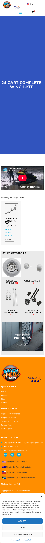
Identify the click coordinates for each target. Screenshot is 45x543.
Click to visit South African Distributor (20, 478)
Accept (22, 521)
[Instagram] (12, 455)
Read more (9, 240)
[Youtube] (5, 455)
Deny (22, 528)
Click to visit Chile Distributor (17, 472)
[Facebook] (19, 455)
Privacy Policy (27, 540)
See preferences (22, 534)
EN (31, 4)
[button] (41, 496)
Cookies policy (16, 540)
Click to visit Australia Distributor (18, 467)
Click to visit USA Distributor (17, 462)
